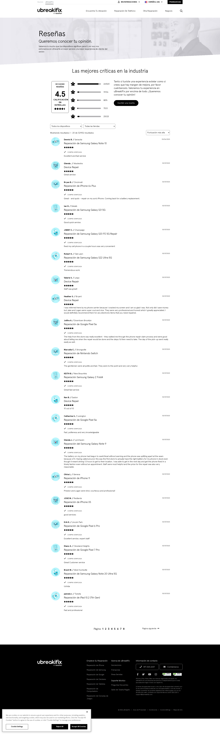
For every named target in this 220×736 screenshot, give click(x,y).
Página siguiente (149, 629)
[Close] (87, 712)
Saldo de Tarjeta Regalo (120, 690)
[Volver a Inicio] (51, 11)
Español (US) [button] (154, 2)
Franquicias (115, 670)
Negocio (168, 11)
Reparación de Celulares (96, 679)
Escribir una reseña (126, 103)
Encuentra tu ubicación (96, 11)
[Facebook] (138, 675)
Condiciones (153, 710)
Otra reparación (150, 11)
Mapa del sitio (178, 710)
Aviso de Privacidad (139, 710)
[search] (179, 11)
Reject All (59, 726)
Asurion (40, 2)
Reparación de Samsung (96, 670)
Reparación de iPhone (95, 665)
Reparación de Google (95, 675)
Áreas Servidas (116, 674)
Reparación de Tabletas (96, 684)
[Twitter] (144, 675)
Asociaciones (116, 665)
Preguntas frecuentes (119, 685)
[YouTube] (150, 675)
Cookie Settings (165, 710)
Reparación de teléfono (124, 11)
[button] (129, 2)
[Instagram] (157, 675)
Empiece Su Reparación (97, 661)
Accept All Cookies (79, 726)
